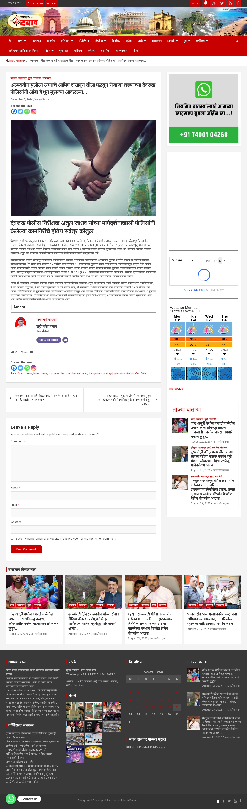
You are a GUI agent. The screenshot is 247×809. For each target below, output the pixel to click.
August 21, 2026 (197, 628)
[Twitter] (20, 111)
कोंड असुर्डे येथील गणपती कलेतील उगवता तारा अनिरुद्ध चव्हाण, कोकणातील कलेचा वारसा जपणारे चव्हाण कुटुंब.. (213, 430)
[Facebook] (14, 111)
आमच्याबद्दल (121, 50)
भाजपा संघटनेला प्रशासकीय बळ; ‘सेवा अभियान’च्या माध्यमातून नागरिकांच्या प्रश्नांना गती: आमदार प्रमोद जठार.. (212, 619)
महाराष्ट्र (36, 41)
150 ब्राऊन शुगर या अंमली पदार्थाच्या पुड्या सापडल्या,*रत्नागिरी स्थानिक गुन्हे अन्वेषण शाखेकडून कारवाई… (124, 400)
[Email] (65, 340)
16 (176, 700)
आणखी (170, 41)
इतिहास (194, 447)
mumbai (71, 373)
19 (145, 707)
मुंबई (30, 78)
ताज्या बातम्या (186, 409)
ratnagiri (82, 373)
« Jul (129, 729)
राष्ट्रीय (51, 41)
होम (10, 41)
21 (161, 707)
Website (16, 521)
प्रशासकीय (195, 476)
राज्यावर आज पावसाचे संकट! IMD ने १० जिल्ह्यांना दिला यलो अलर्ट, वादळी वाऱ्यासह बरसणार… (46, 398)
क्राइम (14, 78)
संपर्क (135, 50)
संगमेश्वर (47, 78)
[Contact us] (11, 799)
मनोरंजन (64, 41)
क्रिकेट (116, 41)
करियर (91, 50)
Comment (18, 441)
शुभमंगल (63, 50)
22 (169, 707)
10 (130, 700)
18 (138, 707)
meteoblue (176, 388)
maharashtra (57, 373)
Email (15, 504)
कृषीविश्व (200, 41)
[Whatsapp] (27, 111)
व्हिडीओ (99, 41)
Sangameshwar (98, 373)
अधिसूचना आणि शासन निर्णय (23, 50)
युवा (185, 41)
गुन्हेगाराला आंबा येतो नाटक (121, 373)
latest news (40, 373)
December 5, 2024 (22, 99)
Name (15, 488)
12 (145, 700)
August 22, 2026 (201, 503)
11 (138, 700)
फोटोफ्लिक (84, 41)
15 (169, 700)
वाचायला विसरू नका (22, 569)
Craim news (25, 373)
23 (176, 707)
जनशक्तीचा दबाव (43, 99)
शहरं (20, 41)
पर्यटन (47, 50)
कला (193, 419)
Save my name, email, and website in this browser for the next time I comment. (66, 538)
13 (153, 700)
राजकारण (157, 41)
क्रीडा (129, 41)
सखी (140, 41)
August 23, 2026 (201, 441)
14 (161, 700)
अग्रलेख (105, 50)
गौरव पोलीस (140, 373)
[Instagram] (33, 111)
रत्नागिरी (37, 78)
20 (153, 707)
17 (130, 707)
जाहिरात (78, 50)
